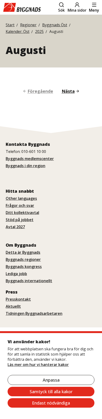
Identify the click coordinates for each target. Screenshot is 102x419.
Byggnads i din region (25, 165)
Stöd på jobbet (19, 219)
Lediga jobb (16, 273)
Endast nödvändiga (51, 403)
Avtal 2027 (15, 226)
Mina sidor (77, 10)
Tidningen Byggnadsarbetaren (34, 313)
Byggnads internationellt (29, 280)
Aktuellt (13, 306)
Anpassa (51, 380)
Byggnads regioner (23, 259)
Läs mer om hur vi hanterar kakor (38, 364)
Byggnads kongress (24, 266)
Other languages (21, 198)
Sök (61, 10)
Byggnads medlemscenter (30, 158)
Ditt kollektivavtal (22, 212)
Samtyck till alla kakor (51, 391)
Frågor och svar (20, 205)
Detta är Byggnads (23, 252)
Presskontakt (18, 299)
